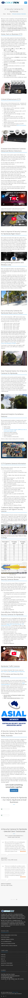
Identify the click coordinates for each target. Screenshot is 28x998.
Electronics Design (5, 937)
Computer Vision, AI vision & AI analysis (9, 945)
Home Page (3, 954)
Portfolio (3, 956)
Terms (17, 992)
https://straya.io (4, 671)
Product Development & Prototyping (9, 935)
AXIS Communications (21, 125)
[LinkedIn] (1, 996)
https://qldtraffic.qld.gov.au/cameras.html (16, 671)
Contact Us (14, 790)
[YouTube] (3, 996)
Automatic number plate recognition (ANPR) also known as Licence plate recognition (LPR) (15, 430)
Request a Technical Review (7, 965)
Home (4, 14)
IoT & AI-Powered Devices (6, 941)
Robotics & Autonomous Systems (8, 943)
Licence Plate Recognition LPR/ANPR (8, 343)
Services (9, 14)
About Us (3, 958)
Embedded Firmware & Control (7, 939)
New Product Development (6, 963)
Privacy (14, 992)
